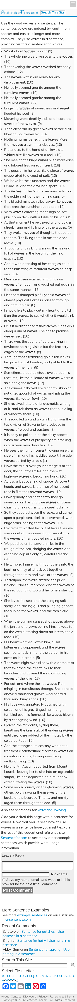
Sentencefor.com (14, 838)
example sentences (32, 915)
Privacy (43, 996)
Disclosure (29, 996)
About (5, 996)
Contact (16, 996)
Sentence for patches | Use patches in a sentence (33, 933)
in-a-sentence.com (16, 919)
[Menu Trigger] (73, 4)
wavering (45, 810)
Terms (71, 996)
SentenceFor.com (19, 12)
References (57, 996)
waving (60, 810)
